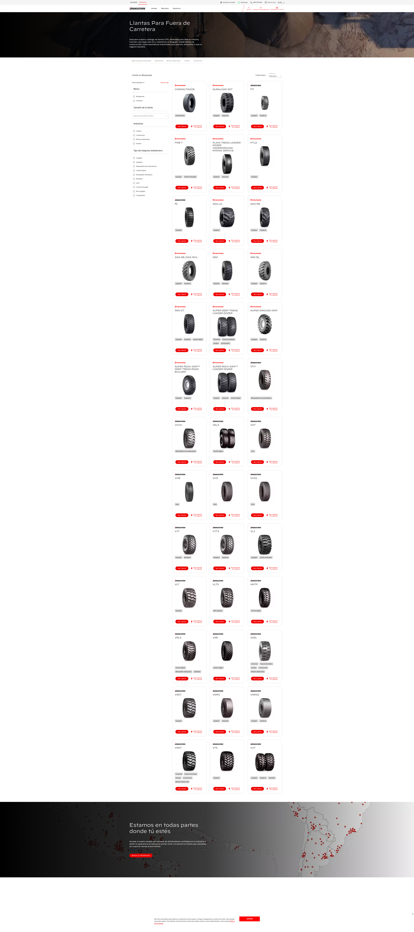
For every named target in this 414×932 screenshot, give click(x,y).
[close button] (412, 914)
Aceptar (250, 919)
